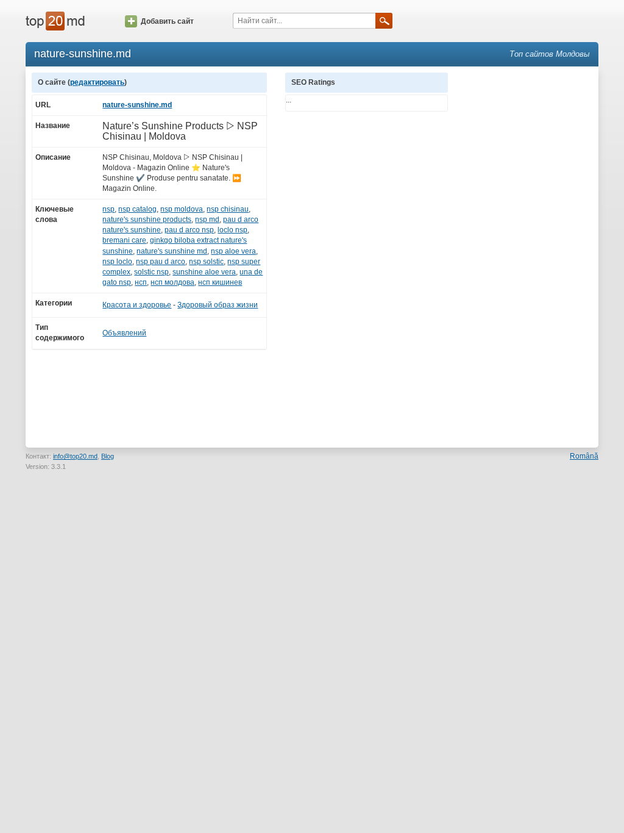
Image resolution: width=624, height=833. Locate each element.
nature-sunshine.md (137, 105)
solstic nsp (151, 272)
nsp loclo (117, 261)
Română (584, 456)
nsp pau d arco (160, 261)
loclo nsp (232, 230)
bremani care (124, 240)
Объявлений (124, 333)
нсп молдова (172, 282)
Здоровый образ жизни (217, 305)
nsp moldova (181, 209)
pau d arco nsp (189, 230)
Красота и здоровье (136, 305)
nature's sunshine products (146, 219)
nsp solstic (206, 261)
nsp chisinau (228, 209)
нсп (141, 282)
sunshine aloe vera (204, 272)
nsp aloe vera (233, 251)
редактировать (97, 82)
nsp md (207, 219)
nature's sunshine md (171, 251)
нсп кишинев (220, 282)
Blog (107, 456)
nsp (108, 209)
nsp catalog (137, 209)
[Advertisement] (529, 255)
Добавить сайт (167, 21)
